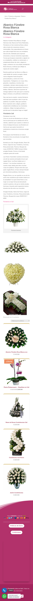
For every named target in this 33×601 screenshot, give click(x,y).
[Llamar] (4, 590)
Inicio (6, 16)
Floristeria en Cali (8, 201)
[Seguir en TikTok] (22, 596)
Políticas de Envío (16, 526)
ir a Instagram (7, 37)
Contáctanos (16, 532)
